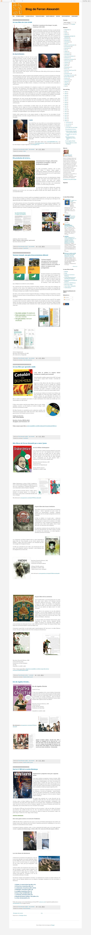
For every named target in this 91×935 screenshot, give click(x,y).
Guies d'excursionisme (69, 56)
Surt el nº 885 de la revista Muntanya (25, 769)
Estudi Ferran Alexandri (69, 45)
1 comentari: (31, 675)
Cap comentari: (32, 149)
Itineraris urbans (67, 60)
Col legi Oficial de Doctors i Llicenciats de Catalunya (70, 278)
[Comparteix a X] (41, 149)
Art (65, 31)
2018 (66, 104)
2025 (66, 93)
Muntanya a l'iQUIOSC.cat (69, 282)
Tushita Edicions (67, 287)
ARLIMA (66, 271)
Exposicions (66, 48)
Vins (65, 86)
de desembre (69, 122)
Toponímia (66, 81)
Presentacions (67, 73)
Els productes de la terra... (22, 158)
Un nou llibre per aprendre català (24, 367)
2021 (66, 98)
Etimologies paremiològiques (68, 225)
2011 (66, 117)
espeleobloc (67, 199)
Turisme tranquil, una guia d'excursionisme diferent (30, 255)
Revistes (66, 78)
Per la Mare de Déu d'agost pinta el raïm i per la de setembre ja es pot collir (70, 255)
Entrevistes (66, 40)
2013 (66, 113)
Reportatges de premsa (69, 75)
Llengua (66, 64)
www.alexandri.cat (17, 903)
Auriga (65, 273)
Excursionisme (67, 46)
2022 (66, 97)
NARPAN (66, 236)
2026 (66, 91)
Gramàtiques (25, 438)
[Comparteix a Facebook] (42, 149)
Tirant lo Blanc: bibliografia (69, 286)
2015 (66, 109)
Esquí (65, 43)
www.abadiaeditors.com (52, 141)
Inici (42, 913)
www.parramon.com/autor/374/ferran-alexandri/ (31, 497)
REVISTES (58, 16)
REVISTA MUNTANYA (66, 16)
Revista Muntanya (26, 908)
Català (65, 32)
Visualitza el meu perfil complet (69, 179)
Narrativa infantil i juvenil (28, 762)
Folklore (66, 51)
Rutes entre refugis (68, 284)
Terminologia (67, 79)
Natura (65, 71)
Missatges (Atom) (23, 915)
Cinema (66, 34)
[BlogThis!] (40, 149)
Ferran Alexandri (68, 155)
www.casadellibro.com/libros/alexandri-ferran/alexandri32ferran (42, 426)
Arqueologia (66, 29)
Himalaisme (66, 57)
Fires (65, 49)
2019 (66, 102)
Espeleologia (67, 41)
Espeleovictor (68, 215)
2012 (66, 115)
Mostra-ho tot (75, 266)
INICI (14, 16)
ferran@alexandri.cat (39, 143)
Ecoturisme (66, 38)
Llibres (24, 151)
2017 (66, 106)
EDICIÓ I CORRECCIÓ (50, 16)
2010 (66, 118)
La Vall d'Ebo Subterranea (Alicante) (72, 217)
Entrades (67, 297)
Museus (66, 68)
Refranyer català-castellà (70, 253)
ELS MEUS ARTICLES (30, 16)
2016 (66, 108)
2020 (66, 100)
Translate (73, 24)
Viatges (65, 84)
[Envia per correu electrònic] (39, 149)
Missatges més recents (18, 913)
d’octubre (68, 125)
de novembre (69, 124)
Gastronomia (25, 248)
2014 (66, 111)
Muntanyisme (67, 67)
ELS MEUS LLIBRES (20, 16)
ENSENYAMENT (75, 16)
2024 (66, 95)
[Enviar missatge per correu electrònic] (37, 149)
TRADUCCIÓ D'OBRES (40, 16)
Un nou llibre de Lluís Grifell (22, 22)
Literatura (66, 62)
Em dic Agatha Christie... (21, 682)
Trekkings (66, 83)
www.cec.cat (42, 901)
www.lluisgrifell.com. (35, 144)
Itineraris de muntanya (69, 59)
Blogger (52, 925)
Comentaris (67, 299)
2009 (66, 120)
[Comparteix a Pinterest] (44, 149)
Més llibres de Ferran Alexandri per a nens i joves (30, 443)
